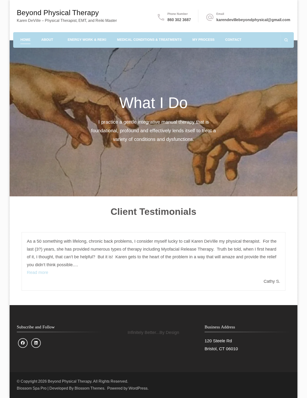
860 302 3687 (179, 20)
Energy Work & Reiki (87, 40)
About (47, 40)
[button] (37, 272)
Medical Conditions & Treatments (149, 40)
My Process (203, 40)
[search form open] (286, 40)
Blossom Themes (89, 388)
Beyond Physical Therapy (58, 13)
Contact (233, 40)
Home (25, 40)
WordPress (138, 388)
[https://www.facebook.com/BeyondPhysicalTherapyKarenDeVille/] (23, 343)
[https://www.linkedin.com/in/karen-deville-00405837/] (36, 343)
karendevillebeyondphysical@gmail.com (253, 20)
